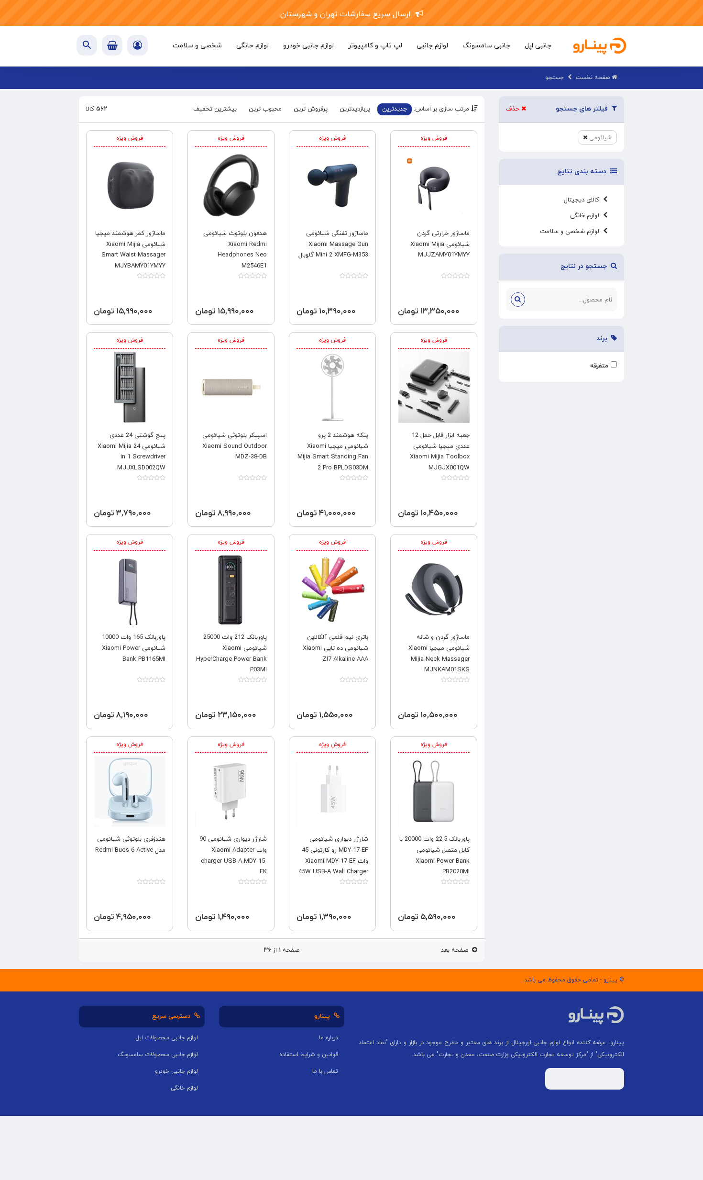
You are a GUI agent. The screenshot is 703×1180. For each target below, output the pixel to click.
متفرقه (599, 366)
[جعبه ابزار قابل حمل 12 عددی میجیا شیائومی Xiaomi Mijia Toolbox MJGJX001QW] (434, 387)
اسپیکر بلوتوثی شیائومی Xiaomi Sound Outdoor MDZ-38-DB (234, 446)
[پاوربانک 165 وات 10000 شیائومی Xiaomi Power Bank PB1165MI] (129, 589)
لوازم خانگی (586, 216)
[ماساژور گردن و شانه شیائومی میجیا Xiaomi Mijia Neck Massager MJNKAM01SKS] (434, 589)
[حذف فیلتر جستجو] (585, 138)
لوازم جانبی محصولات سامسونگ (158, 1054)
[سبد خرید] (112, 45)
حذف (513, 109)
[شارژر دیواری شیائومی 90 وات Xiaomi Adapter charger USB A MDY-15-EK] (231, 791)
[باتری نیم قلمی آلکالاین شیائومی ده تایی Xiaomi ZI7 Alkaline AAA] (332, 589)
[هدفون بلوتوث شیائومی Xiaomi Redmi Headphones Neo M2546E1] (231, 185)
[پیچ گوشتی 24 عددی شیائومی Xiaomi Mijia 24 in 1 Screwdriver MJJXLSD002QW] (129, 387)
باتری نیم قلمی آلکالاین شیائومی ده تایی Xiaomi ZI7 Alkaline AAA (335, 648)
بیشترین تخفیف (215, 109)
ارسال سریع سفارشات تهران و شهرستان (348, 14)
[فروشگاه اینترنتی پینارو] (599, 46)
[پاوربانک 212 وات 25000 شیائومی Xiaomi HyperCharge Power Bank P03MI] (231, 589)
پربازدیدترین (355, 109)
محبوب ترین (265, 109)
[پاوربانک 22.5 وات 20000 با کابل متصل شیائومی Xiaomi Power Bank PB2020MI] (434, 791)
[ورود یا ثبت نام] (137, 46)
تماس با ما (325, 1071)
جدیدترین (394, 109)
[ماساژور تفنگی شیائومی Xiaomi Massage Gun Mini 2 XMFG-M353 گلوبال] (332, 185)
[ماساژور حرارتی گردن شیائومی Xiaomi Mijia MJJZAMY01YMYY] (434, 185)
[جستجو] (518, 299)
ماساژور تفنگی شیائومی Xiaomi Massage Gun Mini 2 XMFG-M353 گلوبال (333, 244)
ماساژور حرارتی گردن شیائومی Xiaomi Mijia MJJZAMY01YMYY (440, 244)
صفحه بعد (456, 950)
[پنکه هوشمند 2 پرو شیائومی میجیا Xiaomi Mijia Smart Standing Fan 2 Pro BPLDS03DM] (332, 387)
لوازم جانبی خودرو (176, 1071)
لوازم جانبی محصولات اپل (166, 1038)
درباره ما (328, 1038)
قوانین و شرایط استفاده (308, 1054)
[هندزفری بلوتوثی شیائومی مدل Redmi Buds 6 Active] (129, 791)
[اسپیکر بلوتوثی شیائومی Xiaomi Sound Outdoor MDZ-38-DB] (231, 387)
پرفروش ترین (311, 109)
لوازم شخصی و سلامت (571, 231)
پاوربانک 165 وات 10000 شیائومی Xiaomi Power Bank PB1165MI (133, 648)
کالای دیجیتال (583, 200)
